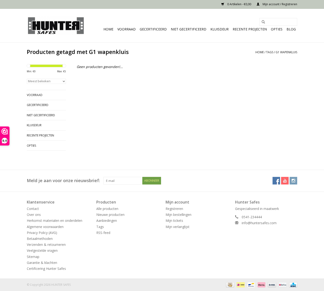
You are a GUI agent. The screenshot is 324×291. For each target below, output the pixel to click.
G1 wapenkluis (286, 52)
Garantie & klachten (42, 262)
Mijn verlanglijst (178, 226)
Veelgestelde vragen (42, 250)
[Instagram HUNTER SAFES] (293, 180)
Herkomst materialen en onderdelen (54, 220)
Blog (291, 29)
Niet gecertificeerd (188, 29)
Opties (276, 29)
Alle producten (107, 208)
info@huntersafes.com (259, 223)
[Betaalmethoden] (229, 284)
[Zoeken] (261, 22)
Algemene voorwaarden (45, 226)
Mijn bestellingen (178, 214)
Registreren (174, 208)
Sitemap (33, 256)
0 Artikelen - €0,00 (239, 4)
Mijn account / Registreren (279, 4)
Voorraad (126, 29)
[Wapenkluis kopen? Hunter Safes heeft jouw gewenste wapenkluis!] (56, 25)
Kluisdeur (219, 29)
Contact (33, 208)
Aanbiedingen (106, 220)
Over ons (34, 214)
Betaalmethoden (40, 238)
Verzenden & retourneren (46, 244)
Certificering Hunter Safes (46, 268)
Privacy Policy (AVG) (42, 232)
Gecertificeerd (153, 29)
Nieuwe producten (110, 214)
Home (108, 29)
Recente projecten (250, 29)
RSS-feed (103, 232)
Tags (269, 52)
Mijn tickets (174, 220)
